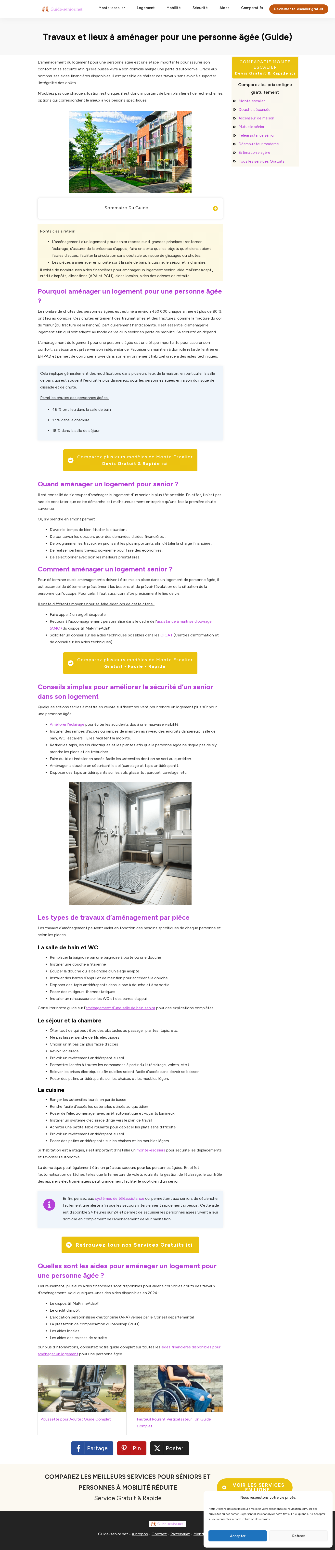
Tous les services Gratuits (261, 161)
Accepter (237, 1536)
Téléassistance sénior (257, 135)
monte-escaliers (151, 1150)
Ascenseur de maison (256, 118)
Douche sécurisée (255, 109)
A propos (140, 1534)
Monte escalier (252, 101)
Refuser (298, 1536)
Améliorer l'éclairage (67, 724)
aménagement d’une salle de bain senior (120, 1008)
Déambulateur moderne (259, 144)
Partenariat (180, 1534)
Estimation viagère (254, 152)
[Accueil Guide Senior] (63, 9)
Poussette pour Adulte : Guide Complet (75, 1419)
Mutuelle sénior (251, 127)
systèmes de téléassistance (119, 1198)
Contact (159, 1534)
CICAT (166, 635)
